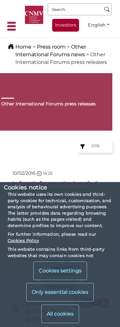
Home (23, 47)
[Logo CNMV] (34, 14)
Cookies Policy (23, 240)
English (97, 25)
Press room (52, 47)
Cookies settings (60, 271)
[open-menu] (13, 26)
